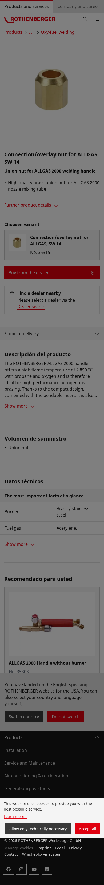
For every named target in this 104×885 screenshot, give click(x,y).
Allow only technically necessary (38, 828)
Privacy (75, 847)
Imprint (44, 847)
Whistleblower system (41, 854)
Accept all (87, 828)
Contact (11, 854)
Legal (60, 847)
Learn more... (15, 816)
